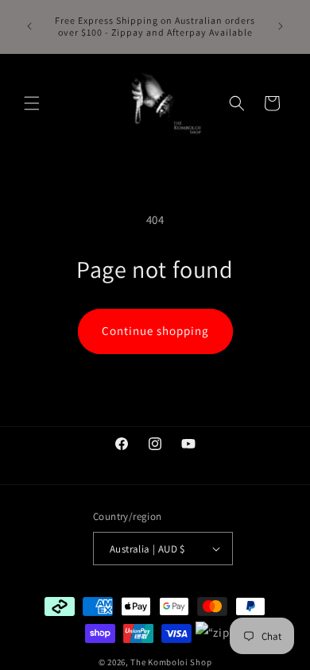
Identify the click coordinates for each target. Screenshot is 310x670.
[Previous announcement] (29, 26)
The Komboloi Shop (170, 662)
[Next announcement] (280, 26)
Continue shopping (155, 330)
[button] (31, 103)
